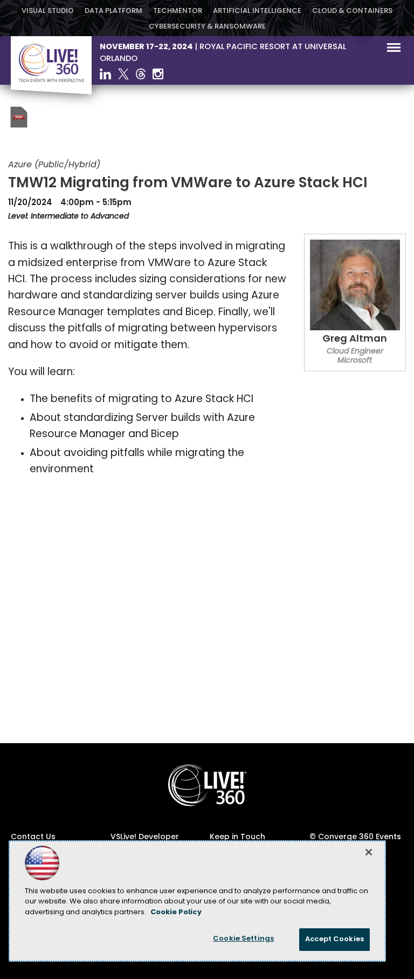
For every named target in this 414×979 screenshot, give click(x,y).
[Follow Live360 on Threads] (141, 74)
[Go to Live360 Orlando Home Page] (51, 92)
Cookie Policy (176, 912)
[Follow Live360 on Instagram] (158, 74)
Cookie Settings (243, 938)
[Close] (369, 852)
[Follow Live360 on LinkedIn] (105, 74)
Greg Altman (354, 339)
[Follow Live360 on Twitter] (123, 74)
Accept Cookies (334, 939)
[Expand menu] (393, 50)
